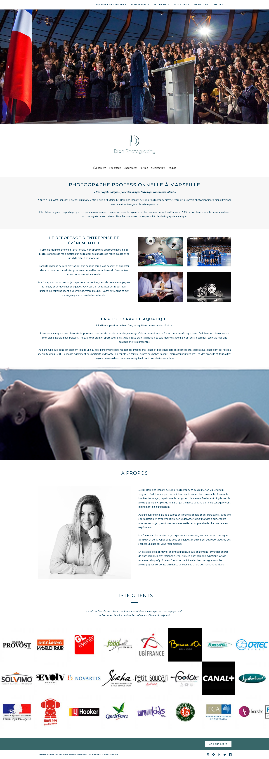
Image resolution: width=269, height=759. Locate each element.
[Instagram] (208, 754)
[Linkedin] (219, 754)
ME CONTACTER (218, 744)
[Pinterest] (213, 754)
